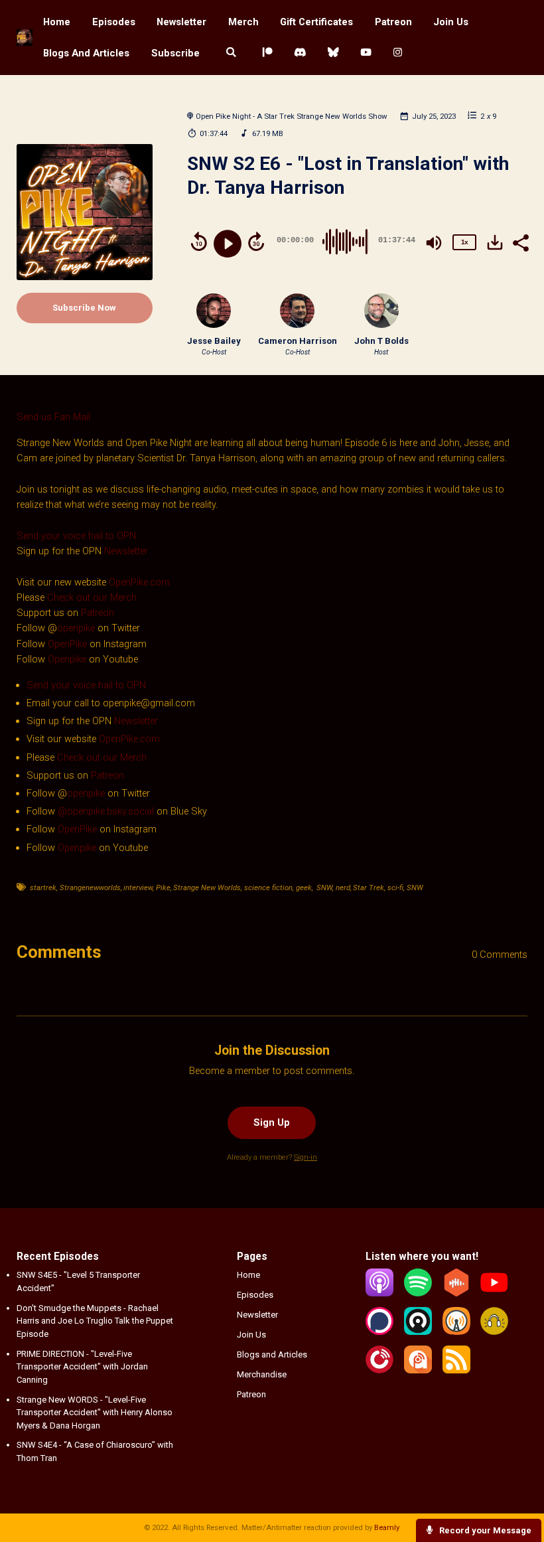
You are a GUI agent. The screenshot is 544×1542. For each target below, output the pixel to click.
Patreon (393, 22)
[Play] (227, 243)
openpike (76, 628)
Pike (163, 887)
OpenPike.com (139, 582)
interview (138, 887)
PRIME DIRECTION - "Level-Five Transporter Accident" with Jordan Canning (82, 1367)
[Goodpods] (494, 1332)
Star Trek (368, 887)
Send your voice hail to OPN (76, 536)
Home (56, 22)
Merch (243, 22)
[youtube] (366, 52)
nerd (343, 887)
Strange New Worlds (207, 887)
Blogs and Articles (86, 53)
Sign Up (271, 1122)
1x (464, 242)
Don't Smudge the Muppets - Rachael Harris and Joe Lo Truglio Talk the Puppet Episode (95, 1321)
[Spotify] (418, 1293)
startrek (43, 887)
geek (304, 887)
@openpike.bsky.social (106, 811)
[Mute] (434, 243)
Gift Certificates (316, 22)
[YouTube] (494, 1293)
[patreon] (267, 52)
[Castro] (418, 1332)
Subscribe (175, 53)
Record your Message (484, 1530)
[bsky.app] (333, 52)
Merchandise (262, 1374)
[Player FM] (379, 1370)
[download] (495, 242)
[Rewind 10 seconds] (199, 242)
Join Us (450, 22)
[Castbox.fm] (456, 1293)
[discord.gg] (300, 52)
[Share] (520, 242)
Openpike (67, 659)
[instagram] (397, 52)
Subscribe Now (84, 308)
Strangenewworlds (90, 887)
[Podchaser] (379, 1332)
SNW (323, 887)
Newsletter (181, 22)
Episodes (113, 22)
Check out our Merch (92, 597)
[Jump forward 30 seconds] (256, 242)
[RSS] (456, 1370)
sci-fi (395, 887)
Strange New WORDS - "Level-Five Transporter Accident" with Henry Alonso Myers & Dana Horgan (94, 1412)
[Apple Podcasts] (379, 1293)
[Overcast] (456, 1332)
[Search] (230, 52)
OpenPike (69, 644)
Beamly (386, 1527)
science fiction (268, 887)
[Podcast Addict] (418, 1370)
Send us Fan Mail (53, 417)
